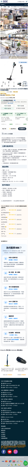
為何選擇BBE (22, 128)
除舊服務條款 (4, 438)
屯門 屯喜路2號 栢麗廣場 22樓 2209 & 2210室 (13, 403)
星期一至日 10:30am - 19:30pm (10, 387)
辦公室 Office (6, 419)
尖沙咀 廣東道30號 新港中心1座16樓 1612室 (13, 421)
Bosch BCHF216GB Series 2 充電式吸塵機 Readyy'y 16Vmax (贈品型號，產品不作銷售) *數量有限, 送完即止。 (7, 370)
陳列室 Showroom (7, 383)
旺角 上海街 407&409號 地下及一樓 (11, 385)
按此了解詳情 (10, 103)
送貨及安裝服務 (15, 339)
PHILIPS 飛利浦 (5, 89)
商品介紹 (4, 128)
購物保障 (3, 430)
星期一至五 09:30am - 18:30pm (10, 423)
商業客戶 (3, 432)
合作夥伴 (3, 434)
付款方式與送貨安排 (6, 428)
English (2, 4)
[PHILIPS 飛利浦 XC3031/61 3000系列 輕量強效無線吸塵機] (14, 71)
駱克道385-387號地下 (8, 394)
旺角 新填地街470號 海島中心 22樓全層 (12, 412)
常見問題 (3, 436)
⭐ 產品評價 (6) (12, 128)
